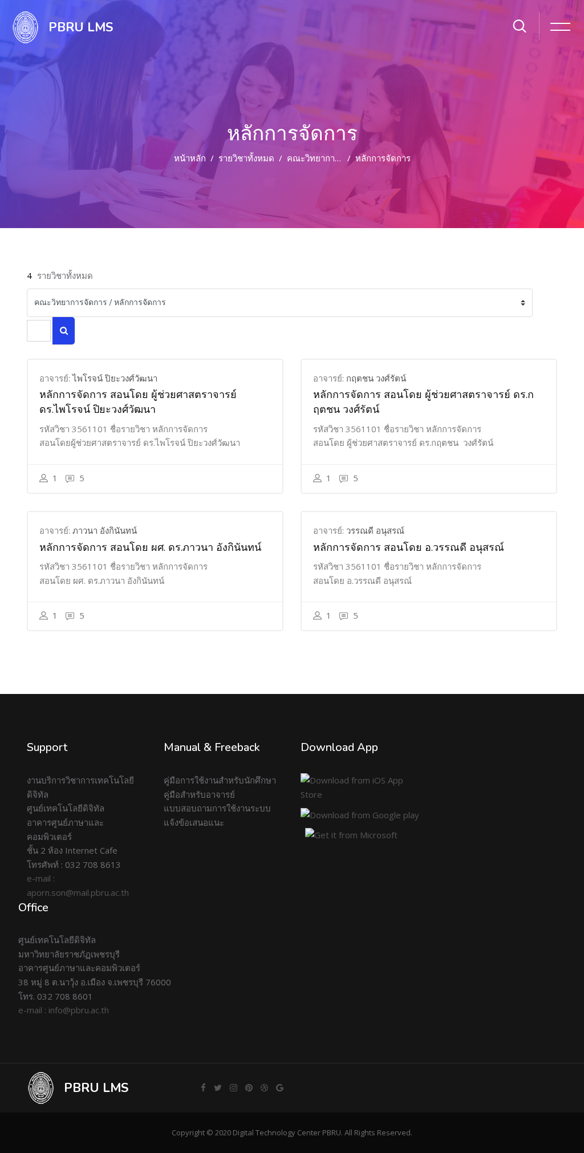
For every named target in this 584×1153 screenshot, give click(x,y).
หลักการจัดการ (383, 158)
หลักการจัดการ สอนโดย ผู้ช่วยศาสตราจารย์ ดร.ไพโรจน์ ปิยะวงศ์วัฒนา (138, 402)
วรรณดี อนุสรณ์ (375, 530)
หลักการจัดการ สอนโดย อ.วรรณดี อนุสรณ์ (408, 547)
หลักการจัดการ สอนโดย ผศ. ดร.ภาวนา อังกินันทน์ (150, 547)
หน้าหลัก (190, 158)
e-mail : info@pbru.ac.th (63, 1010)
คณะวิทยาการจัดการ (325, 158)
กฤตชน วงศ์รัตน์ (376, 378)
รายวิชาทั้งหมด (246, 158)
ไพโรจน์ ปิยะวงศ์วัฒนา (114, 378)
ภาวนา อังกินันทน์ (104, 530)
